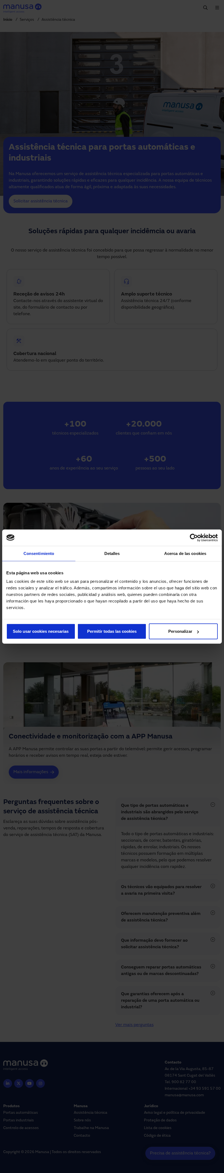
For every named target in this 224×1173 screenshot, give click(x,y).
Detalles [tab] (112, 553)
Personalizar (180, 631)
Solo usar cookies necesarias (41, 631)
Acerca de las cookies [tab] (185, 553)
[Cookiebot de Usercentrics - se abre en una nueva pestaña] (194, 537)
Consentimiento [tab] (38, 553)
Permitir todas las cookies (112, 631)
